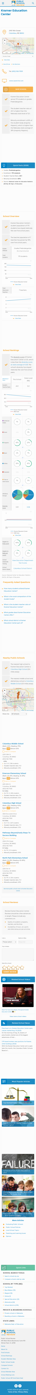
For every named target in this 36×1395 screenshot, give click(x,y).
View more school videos (18, 1016)
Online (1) (8, 1296)
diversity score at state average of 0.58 (21, 363)
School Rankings (6, 1356)
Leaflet (22, 53)
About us (4, 1349)
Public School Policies (13, 1227)
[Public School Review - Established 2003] (18, 3)
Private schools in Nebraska (14, 1313)
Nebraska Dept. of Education (14, 1324)
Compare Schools (7, 1365)
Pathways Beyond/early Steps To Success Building (16, 834)
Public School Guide (7, 1362)
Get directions (16, 64)
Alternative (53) (10, 1302)
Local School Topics (12, 1230)
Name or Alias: (22, 938)
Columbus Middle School (12, 743)
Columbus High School (19, 669)
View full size (6, 64)
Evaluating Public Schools (14, 1224)
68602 (21, 33)
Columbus (12, 33)
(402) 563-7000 (17, 71)
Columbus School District (23, 568)
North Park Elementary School (15, 858)
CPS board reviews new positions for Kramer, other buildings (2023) (16, 1042)
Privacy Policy (23, 1392)
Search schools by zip (12, 1276)
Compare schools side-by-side (15, 1279)
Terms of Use (12, 1392)
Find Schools (5, 1353)
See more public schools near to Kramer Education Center (18, 890)
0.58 (28, 507)
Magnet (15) (8, 1293)
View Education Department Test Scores (22, 561)
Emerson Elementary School (14, 773)
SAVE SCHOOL (20, 89)
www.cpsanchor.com (16, 81)
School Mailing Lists (7, 1375)
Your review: (5, 947)
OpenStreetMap (30, 53)
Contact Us (5, 1368)
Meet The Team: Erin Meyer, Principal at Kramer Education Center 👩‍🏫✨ (15, 1011)
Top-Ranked (9, 1287)
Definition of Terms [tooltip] (5, 379)
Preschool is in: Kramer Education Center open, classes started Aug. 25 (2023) (17, 1029)
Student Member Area (8, 1359)
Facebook (20, 1386)
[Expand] (4, 697)
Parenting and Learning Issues (16, 1233)
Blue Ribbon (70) (10, 1290)
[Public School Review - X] (16, 1386)
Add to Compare (10, 752)
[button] (18, 44)
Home (3, 1346)
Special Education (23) (12, 1299)
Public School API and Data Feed (12, 1378)
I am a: (4, 938)
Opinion (8, 1236)
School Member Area (8, 1372)
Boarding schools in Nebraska (14, 1316)
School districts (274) (12, 1305)
